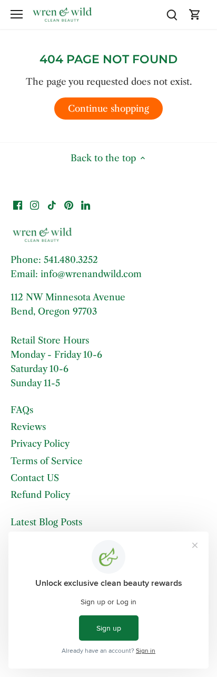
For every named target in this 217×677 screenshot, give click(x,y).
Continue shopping (108, 108)
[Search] (171, 14)
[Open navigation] (17, 14)
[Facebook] (17, 205)
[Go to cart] (195, 14)
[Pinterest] (68, 205)
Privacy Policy (40, 443)
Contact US (35, 478)
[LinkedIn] (85, 205)
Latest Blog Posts (46, 522)
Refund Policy (40, 494)
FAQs (22, 410)
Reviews (28, 426)
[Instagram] (34, 205)
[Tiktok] (51, 205)
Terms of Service (47, 461)
